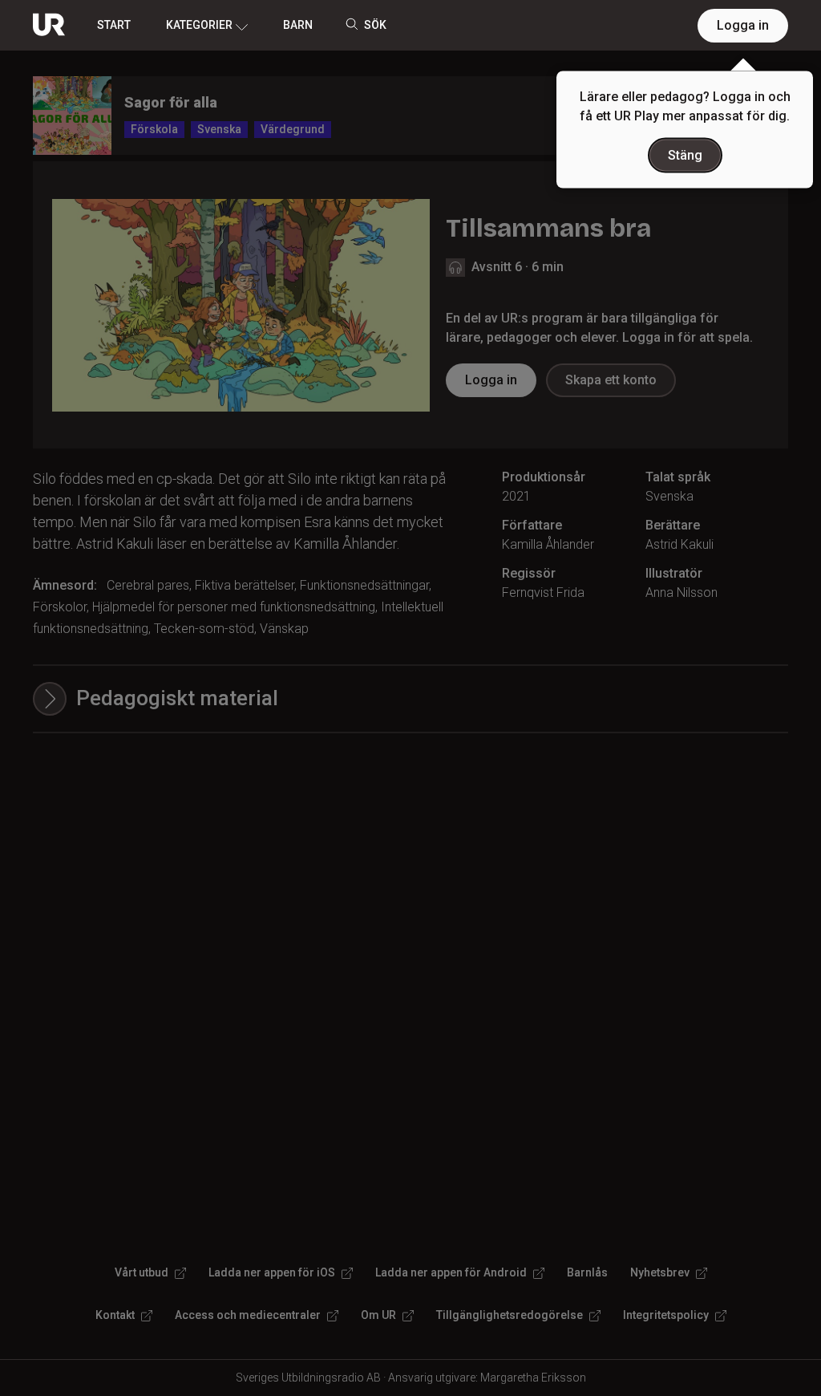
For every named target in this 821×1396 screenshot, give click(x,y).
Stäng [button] (685, 155)
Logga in (743, 25)
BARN (298, 24)
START (114, 24)
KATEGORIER (199, 24)
